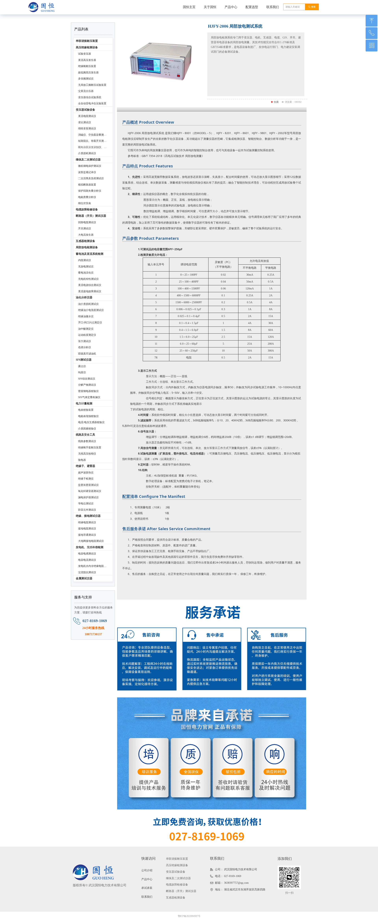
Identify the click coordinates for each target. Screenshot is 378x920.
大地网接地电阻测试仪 (91, 540)
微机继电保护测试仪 (89, 165)
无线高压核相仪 (87, 453)
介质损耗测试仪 (87, 153)
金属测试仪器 (84, 578)
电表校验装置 (86, 409)
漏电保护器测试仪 (88, 497)
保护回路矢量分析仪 (89, 190)
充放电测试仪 (86, 266)
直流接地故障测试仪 (89, 291)
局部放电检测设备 (87, 247)
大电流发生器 (86, 234)
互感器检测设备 (85, 241)
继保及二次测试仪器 (88, 159)
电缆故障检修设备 (87, 209)
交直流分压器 (86, 91)
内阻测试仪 (84, 260)
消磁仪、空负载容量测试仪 (93, 134)
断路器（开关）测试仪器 (91, 215)
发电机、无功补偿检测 (89, 547)
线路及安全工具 (85, 434)
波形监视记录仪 (87, 172)
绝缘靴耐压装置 (87, 66)
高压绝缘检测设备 (87, 47)
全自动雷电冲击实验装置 (92, 103)
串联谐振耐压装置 (87, 40)
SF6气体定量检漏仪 (89, 397)
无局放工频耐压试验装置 (92, 84)
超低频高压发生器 (88, 72)
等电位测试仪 (86, 503)
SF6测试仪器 (84, 359)
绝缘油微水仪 (86, 316)
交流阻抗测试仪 (87, 572)
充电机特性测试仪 (88, 278)
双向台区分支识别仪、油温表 (94, 147)
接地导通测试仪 (87, 534)
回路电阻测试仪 (87, 222)
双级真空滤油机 (87, 353)
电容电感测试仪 (87, 553)
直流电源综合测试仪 (89, 285)
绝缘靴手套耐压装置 (89, 447)
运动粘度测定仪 (87, 334)
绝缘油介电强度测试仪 (91, 310)
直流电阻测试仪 (87, 116)
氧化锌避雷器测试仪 (89, 491)
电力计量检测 (84, 403)
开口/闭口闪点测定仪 (90, 322)
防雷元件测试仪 (87, 509)
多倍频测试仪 (86, 78)
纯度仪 (82, 372)
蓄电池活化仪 (86, 272)
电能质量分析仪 (87, 197)
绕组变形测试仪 (87, 128)
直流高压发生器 (87, 60)
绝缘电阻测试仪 (87, 522)
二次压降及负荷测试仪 (91, 178)
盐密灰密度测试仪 (88, 484)
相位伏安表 (84, 203)
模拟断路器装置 (87, 184)
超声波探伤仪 (86, 472)
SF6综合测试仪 (86, 378)
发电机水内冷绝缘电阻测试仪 (94, 566)
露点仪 (82, 366)
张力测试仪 (84, 341)
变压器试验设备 (85, 109)
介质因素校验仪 (87, 428)
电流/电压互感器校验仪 (91, 422)
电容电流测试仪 (87, 559)
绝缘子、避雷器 (85, 466)
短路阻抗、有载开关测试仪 (93, 140)
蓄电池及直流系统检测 (89, 253)
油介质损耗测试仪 (88, 303)
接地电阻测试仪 (87, 528)
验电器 (82, 459)
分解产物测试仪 (87, 384)
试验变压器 (84, 53)
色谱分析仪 (84, 347)
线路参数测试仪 (87, 441)
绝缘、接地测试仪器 (88, 515)
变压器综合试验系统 (89, 97)
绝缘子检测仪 (86, 478)
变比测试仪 (84, 122)
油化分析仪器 (84, 297)
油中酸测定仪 (86, 328)
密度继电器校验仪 (88, 391)
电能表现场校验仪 (88, 416)
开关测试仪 (84, 228)
